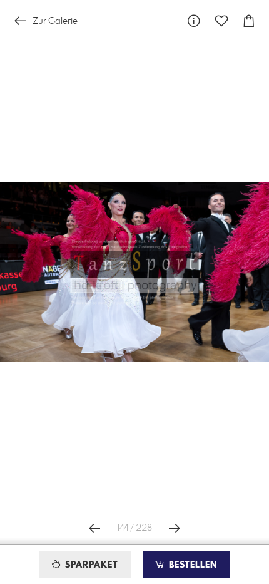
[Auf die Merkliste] (221, 21)
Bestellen (191, 565)
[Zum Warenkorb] (248, 21)
